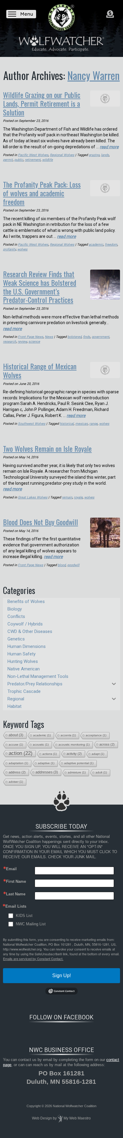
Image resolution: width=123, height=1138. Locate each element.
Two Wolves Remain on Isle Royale (47, 448)
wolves (22, 249)
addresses (47, 772)
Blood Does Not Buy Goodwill (40, 521)
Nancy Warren (93, 75)
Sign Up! (61, 975)
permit (8, 160)
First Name (16, 881)
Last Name (15, 894)
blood (62, 565)
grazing (94, 155)
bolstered (74, 337)
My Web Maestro (77, 1118)
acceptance (96, 735)
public (18, 160)
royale (78, 497)
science (34, 342)
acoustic (41, 744)
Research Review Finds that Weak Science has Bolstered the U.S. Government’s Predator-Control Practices (39, 286)
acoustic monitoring (74, 744)
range (93, 424)
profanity (9, 249)
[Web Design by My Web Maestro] (60, 1118)
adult (101, 772)
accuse (16, 744)
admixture (77, 772)
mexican (81, 424)
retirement (33, 160)
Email (11, 869)
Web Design (42, 1118)
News (49, 337)
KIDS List (24, 915)
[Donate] (110, 14)
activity (74, 753)
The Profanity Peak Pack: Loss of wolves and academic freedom (42, 193)
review (22, 342)
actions (49, 753)
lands (105, 155)
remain (67, 497)
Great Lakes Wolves (32, 497)
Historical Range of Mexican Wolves (39, 370)
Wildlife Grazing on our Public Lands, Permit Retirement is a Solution (41, 103)
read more (109, 146)
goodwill (73, 565)
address (17, 772)
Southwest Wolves (31, 424)
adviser (16, 781)
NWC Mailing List (31, 924)
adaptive (46, 763)
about (16, 735)
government (100, 337)
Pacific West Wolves (33, 155)
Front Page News (30, 337)
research (9, 342)
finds (86, 337)
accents (68, 735)
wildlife (47, 160)
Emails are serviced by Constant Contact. (33, 958)
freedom (111, 245)
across (107, 744)
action (21, 753)
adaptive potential (78, 763)
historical (67, 424)
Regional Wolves (62, 155)
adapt (98, 753)
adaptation (18, 763)
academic (96, 245)
